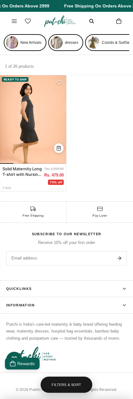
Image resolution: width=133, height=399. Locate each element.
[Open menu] (14, 21)
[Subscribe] (119, 258)
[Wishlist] (28, 21)
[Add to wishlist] (59, 82)
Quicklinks (19, 289)
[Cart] (119, 21)
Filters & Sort (66, 385)
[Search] (91, 21)
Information (20, 305)
